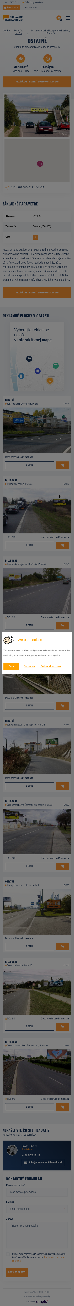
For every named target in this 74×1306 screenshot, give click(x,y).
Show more (29, 666)
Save (11, 666)
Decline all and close (50, 666)
